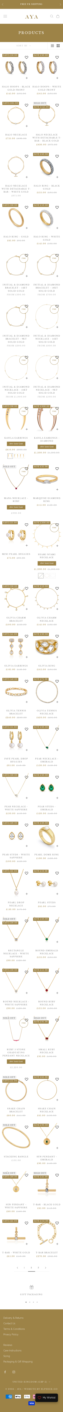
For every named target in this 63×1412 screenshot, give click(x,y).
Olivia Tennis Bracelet (16, 712)
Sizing (6, 1356)
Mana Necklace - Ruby (16, 499)
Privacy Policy (10, 1334)
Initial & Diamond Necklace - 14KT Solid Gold (46, 339)
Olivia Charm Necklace (47, 619)
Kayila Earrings (16, 438)
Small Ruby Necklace (47, 1051)
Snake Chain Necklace (47, 1110)
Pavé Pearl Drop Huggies (16, 760)
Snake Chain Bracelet (16, 1110)
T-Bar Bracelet (47, 1253)
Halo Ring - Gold (16, 237)
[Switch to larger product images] (52, 45)
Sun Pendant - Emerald (47, 1158)
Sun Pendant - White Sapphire (16, 1206)
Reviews (7, 1345)
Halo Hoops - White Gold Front (46, 88)
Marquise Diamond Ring (47, 499)
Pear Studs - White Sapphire (16, 856)
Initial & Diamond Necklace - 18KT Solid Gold (16, 390)
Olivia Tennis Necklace (47, 712)
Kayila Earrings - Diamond (46, 439)
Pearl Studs (47, 903)
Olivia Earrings (16, 666)
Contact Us (9, 1323)
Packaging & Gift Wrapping (18, 1361)
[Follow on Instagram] (13, 1372)
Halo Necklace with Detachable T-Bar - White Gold (16, 189)
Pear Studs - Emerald (47, 808)
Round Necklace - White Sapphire (16, 1003)
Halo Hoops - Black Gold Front (16, 88)
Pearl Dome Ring (46, 855)
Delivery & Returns (13, 1318)
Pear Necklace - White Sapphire (16, 808)
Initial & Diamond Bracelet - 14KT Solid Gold (16, 288)
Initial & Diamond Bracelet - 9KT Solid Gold (16, 339)
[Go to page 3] (45, 1268)
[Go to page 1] (17, 1268)
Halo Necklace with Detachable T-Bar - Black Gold (46, 138)
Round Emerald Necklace (46, 952)
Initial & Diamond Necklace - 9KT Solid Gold (46, 390)
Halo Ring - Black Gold (47, 187)
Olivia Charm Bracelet (16, 619)
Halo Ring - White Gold (47, 238)
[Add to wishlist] (26, 57)
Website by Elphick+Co (41, 1389)
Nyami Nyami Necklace (47, 556)
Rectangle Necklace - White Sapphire (16, 954)
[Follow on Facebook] (5, 1372)
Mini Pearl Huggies (16, 554)
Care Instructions (12, 1350)
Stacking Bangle (16, 1157)
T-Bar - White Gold (16, 1253)
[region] (31, 1290)
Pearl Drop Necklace (16, 904)
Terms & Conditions (14, 1329)
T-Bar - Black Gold (46, 1205)
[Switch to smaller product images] (58, 45)
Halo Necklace (16, 135)
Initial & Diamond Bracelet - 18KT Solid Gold (46, 288)
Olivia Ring (46, 666)
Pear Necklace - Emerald (46, 760)
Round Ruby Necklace (46, 1003)
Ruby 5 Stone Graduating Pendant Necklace (16, 1053)
